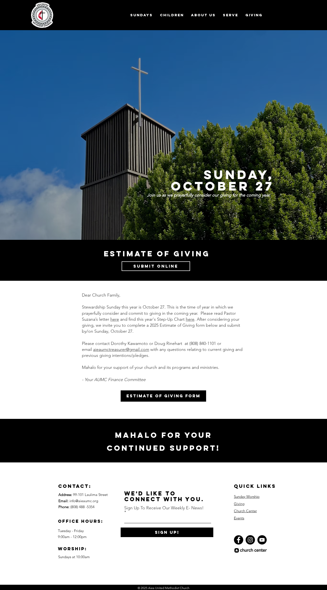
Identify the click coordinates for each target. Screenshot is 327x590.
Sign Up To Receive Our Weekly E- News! (164, 508)
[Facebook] (238, 540)
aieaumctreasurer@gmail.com (121, 349)
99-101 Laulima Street (90, 494)
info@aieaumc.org (83, 501)
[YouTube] (262, 540)
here (114, 319)
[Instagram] (250, 540)
